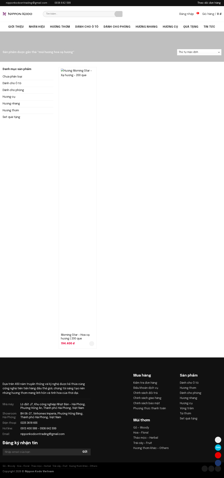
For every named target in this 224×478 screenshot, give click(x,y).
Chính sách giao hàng (147, 398)
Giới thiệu (16, 26)
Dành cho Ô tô (12, 83)
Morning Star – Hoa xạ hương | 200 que (75, 336)
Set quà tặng (11, 117)
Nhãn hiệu (37, 26)
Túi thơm (185, 413)
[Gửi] (118, 14)
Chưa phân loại (12, 76)
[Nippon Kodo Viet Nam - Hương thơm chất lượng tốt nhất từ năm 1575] (20, 14)
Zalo (218, 447)
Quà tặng (190, 26)
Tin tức (209, 26)
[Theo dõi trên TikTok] (211, 469)
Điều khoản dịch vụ (145, 387)
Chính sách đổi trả (145, 393)
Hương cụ (170, 26)
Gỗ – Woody (141, 427)
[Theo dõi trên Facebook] (205, 469)
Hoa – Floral (140, 432)
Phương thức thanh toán (149, 408)
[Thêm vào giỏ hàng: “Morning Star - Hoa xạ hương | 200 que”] (91, 343)
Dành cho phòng (117, 26)
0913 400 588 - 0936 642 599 (38, 428)
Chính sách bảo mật (146, 403)
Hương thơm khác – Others (151, 448)
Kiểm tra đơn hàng (145, 382)
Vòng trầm (187, 408)
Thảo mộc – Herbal (145, 437)
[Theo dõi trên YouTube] (218, 469)
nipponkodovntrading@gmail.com (42, 434)
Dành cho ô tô (86, 26)
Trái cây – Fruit (142, 443)
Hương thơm (60, 26)
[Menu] (4, 26)
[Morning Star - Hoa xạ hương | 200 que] (77, 200)
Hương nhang (147, 26)
